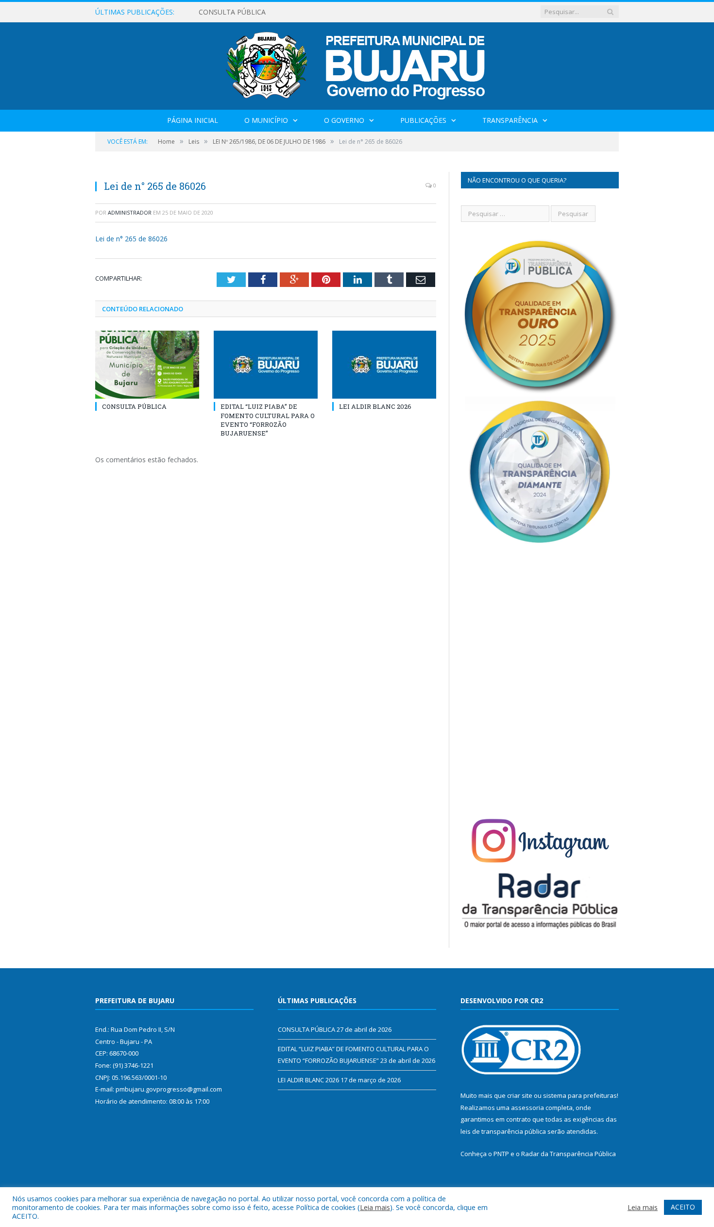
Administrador (130, 212)
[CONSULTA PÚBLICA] (147, 365)
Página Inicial (192, 120)
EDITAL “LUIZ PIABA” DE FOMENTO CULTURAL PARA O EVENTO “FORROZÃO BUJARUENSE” (310, 12)
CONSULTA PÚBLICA (134, 406)
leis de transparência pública (503, 1131)
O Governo (344, 120)
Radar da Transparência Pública (568, 1153)
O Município (266, 120)
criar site (519, 1095)
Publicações (423, 120)
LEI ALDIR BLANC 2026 (375, 406)
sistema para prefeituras (580, 1095)
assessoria (527, 1107)
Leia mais (375, 1207)
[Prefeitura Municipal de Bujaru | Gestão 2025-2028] (357, 63)
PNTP (501, 1153)
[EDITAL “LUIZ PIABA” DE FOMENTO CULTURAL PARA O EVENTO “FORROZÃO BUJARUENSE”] (266, 365)
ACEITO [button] (683, 1206)
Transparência (510, 120)
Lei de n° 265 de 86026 (131, 238)
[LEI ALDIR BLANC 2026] (384, 365)
